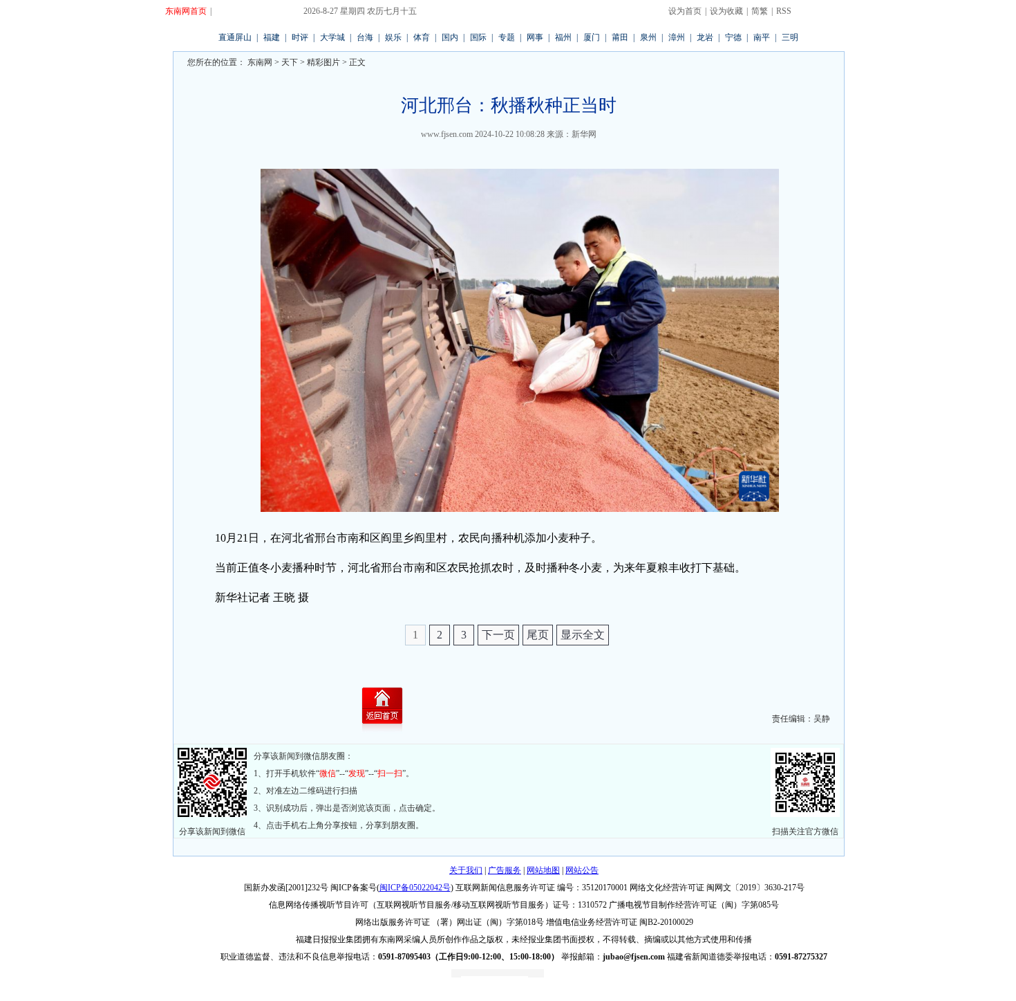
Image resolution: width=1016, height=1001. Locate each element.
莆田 (620, 37)
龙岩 (705, 37)
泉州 (648, 37)
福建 (271, 37)
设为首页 (685, 11)
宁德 (733, 37)
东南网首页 (186, 11)
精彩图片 (323, 62)
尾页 (538, 635)
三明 (790, 37)
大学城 (332, 37)
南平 (761, 37)
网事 (535, 37)
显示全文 (583, 635)
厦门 (591, 37)
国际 (478, 37)
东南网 (258, 62)
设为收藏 (726, 11)
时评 (300, 37)
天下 (289, 62)
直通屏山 (235, 37)
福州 (563, 37)
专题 (506, 37)
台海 (365, 37)
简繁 (759, 11)
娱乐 (393, 37)
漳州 (676, 37)
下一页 (498, 635)
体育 (421, 37)
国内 (450, 37)
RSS (783, 11)
